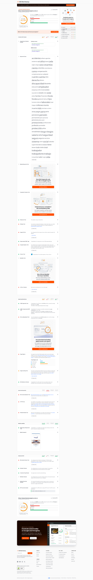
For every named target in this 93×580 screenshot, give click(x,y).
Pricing (37, 554)
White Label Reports (49, 568)
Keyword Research (49, 559)
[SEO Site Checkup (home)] (23, 2)
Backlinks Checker (49, 554)
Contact (37, 566)
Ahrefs (72, 552)
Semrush (72, 559)
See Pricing (33, 538)
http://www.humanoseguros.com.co (36, 394)
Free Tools (38, 552)
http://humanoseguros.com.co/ (48, 394)
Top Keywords (48, 566)
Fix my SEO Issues (55, 31)
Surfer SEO (73, 561)
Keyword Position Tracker (50, 557)
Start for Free (68, 23)
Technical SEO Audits (49, 564)
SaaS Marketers (61, 557)
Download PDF (55, 9)
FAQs (37, 562)
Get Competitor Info (43, 214)
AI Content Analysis (49, 552)
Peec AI (72, 554)
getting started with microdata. (37, 462)
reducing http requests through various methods (45, 355)
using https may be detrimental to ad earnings (42, 406)
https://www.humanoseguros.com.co (28, 11)
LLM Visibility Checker (49, 561)
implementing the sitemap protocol (36, 226)
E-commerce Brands (62, 554)
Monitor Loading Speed (43, 348)
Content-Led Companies (63, 552)
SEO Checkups (38, 564)
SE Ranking (73, 557)
